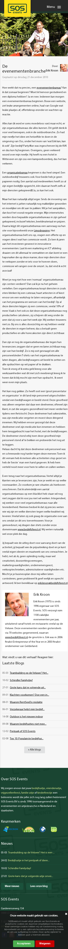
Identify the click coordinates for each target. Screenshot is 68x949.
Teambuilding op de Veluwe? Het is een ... (31, 852)
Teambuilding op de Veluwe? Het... (29, 673)
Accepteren (24, 943)
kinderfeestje (44, 792)
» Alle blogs (34, 749)
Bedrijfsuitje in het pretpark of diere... (28, 860)
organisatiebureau (17, 172)
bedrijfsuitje (38, 788)
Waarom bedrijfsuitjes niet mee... (28, 724)
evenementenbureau (49, 87)
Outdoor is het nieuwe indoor (26, 716)
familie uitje (27, 792)
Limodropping (42, 230)
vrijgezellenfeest (10, 792)
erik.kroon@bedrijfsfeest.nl (53, 583)
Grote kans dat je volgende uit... (28, 687)
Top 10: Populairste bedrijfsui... (26, 738)
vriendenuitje (53, 788)
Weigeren (44, 943)
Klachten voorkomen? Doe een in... (29, 695)
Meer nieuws (12, 886)
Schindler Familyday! (21, 680)
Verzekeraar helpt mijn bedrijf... (27, 709)
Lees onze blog (39, 886)
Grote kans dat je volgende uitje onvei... (30, 876)
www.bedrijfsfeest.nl (29, 529)
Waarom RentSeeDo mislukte (26, 702)
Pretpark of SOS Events (23, 731)
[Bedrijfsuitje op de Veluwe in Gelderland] (17, 8)
